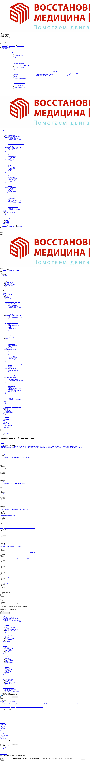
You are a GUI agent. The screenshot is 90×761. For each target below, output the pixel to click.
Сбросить (7, 612)
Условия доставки (9, 218)
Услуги (4, 211)
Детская (9, 142)
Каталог (4, 131)
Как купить (5, 215)
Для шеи (9, 154)
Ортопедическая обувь (10, 137)
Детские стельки (11, 149)
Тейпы (6, 171)
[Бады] (22, 56)
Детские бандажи (11, 166)
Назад (6, 280)
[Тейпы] (22, 75)
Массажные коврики (12, 191)
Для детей (10, 158)
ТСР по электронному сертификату (12, 136)
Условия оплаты (8, 217)
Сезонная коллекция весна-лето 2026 (15, 139)
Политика (7, 222)
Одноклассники (7, 434)
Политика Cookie (56, 759)
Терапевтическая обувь (12, 145)
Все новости (3, 699)
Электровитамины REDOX (11, 135)
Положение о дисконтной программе (13, 214)
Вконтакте (6, 433)
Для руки (10, 160)
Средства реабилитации (10, 197)
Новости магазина (6, 695)
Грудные (9, 165)
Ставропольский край (10, 284)
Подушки (10, 183)
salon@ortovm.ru (5, 430)
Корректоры (10, 150)
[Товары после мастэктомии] (22, 93)
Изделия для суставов (10, 159)
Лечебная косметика (9, 192)
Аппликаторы (11, 189)
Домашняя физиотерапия (10, 193)
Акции (4, 210)
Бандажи (7, 163)
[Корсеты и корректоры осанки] (22, 68)
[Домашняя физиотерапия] (22, 86)
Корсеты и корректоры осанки (12, 152)
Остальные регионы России (11, 288)
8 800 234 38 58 (3, 48)
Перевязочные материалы (10, 204)
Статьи (1, 737)
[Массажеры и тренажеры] (22, 82)
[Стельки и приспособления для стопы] (22, 64)
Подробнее (2, 467)
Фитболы (10, 190)
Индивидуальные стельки (8, 130)
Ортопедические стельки (13, 148)
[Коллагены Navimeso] (22, 54)
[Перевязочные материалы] (22, 90)
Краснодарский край (9, 286)
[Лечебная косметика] (22, 84)
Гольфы (9, 173)
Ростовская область (9, 285)
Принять (83, 759)
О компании (3, 724)
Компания (2, 723)
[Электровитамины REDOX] (22, 58)
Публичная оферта (4, 731)
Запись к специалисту (10, 212)
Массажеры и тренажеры (10, 187)
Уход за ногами (11, 196)
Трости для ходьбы (12, 203)
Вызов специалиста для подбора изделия (13, 213)
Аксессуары (10, 146)
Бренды (2, 739)
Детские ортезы (11, 162)
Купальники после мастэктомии (14, 209)
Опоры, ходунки (11, 201)
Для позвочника (11, 157)
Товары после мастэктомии (11, 205)
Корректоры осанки (12, 156)
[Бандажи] (22, 73)
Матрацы (10, 184)
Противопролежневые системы (14, 202)
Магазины (2, 727)
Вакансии (7, 221)
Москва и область (9, 282)
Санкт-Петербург (9, 283)
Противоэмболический (13, 178)
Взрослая (10, 141)
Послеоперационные (12, 168)
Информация (3, 730)
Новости (7, 220)
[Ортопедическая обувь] (22, 62)
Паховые (10, 169)
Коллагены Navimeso (9, 133)
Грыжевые (10, 170)
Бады (6, 134)
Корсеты (9, 155)
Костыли (10, 199)
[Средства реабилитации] (22, 88)
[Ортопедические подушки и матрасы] (22, 79)
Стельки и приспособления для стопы (13, 147)
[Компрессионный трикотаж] (22, 77)
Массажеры (10, 188)
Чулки (9, 175)
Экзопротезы (10, 208)
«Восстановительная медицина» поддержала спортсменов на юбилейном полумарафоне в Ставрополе (21, 707)
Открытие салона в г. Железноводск (7, 701)
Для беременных (11, 167)
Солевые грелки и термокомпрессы (15, 194)
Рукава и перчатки (12, 179)
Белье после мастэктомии (13, 207)
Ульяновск (7, 287)
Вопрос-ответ (3, 738)
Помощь (2, 733)
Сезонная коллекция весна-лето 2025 (15, 138)
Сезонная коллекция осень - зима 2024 (16, 144)
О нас (4, 219)
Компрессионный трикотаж (11, 172)
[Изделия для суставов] (22, 70)
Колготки (10, 176)
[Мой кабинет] (1, 227)
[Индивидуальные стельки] (22, 66)
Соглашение (3, 729)
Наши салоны (6, 223)
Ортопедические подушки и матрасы (13, 182)
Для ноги (10, 161)
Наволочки (10, 186)
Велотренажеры (11, 198)
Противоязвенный (12, 180)
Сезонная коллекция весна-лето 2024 (15, 140)
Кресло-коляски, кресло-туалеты (14, 200)
